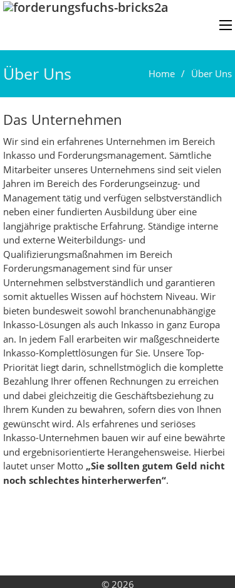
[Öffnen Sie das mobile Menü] (225, 25)
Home (162, 73)
